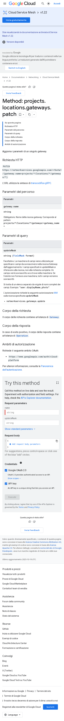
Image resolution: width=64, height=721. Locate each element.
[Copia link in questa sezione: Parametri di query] (31, 236)
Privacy (30, 691)
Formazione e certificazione (15, 648)
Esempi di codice (10, 638)
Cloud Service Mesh (22, 12)
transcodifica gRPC (41, 183)
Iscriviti (50, 707)
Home (5, 77)
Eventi (5, 666)
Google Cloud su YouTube (14, 675)
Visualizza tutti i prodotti (13, 574)
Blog (4, 661)
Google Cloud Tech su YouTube (16, 680)
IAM (56, 293)
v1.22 (43, 12)
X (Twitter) (7, 670)
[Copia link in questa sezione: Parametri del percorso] (37, 192)
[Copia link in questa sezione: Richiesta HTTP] (26, 160)
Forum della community (13, 601)
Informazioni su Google (13, 691)
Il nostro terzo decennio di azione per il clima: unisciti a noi (31, 700)
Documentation (18, 77)
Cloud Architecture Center (14, 643)
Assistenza (7, 606)
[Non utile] (34, 87)
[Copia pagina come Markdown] (29, 114)
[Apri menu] (5, 3)
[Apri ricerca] (43, 3)
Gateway (54, 317)
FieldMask (18, 255)
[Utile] (29, 87)
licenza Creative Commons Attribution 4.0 (43, 542)
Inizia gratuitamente (16, 20)
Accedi (57, 3)
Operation (22, 335)
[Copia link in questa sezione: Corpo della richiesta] (34, 311)
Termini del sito (44, 691)
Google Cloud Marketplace (14, 584)
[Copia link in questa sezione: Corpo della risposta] (33, 326)
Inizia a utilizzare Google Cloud (16, 633)
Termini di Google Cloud (15, 696)
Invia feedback (13, 93)
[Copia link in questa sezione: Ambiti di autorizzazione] (38, 344)
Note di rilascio (9, 611)
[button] (32, 42)
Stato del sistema (10, 616)
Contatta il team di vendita (14, 588)
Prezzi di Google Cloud (12, 579)
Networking (34, 77)
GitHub (5, 629)
